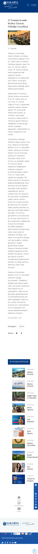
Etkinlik (13, 48)
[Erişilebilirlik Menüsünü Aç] (34, 550)
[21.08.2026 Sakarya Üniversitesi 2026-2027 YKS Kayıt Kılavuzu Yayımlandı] (19, 372)
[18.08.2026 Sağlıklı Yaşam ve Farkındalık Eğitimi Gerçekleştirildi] (19, 396)
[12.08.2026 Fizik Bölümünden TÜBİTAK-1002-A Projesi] (19, 420)
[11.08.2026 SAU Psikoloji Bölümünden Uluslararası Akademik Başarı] (19, 467)
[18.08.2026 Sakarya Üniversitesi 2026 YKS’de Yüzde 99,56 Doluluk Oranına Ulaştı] (19, 384)
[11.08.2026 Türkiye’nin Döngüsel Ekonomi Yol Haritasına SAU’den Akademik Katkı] (19, 479)
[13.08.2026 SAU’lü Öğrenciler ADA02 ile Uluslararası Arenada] (19, 408)
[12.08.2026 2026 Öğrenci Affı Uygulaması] (19, 432)
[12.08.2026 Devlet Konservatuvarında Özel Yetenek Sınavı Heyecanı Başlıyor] (19, 455)
